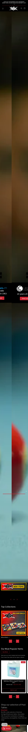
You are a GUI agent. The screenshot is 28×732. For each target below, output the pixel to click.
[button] (2, 8)
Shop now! (4, 710)
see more (5, 652)
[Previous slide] (1, 275)
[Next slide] (27, 275)
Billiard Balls (4, 637)
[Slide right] (17, 599)
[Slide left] (10, 599)
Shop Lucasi (14, 298)
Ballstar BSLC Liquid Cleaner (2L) (14, 681)
